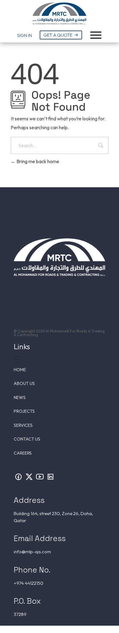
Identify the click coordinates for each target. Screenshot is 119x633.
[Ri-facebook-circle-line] (18, 476)
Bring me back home (37, 161)
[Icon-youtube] (39, 476)
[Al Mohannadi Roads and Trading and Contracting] (59, 13)
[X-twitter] (29, 476)
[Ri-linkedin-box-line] (50, 476)
